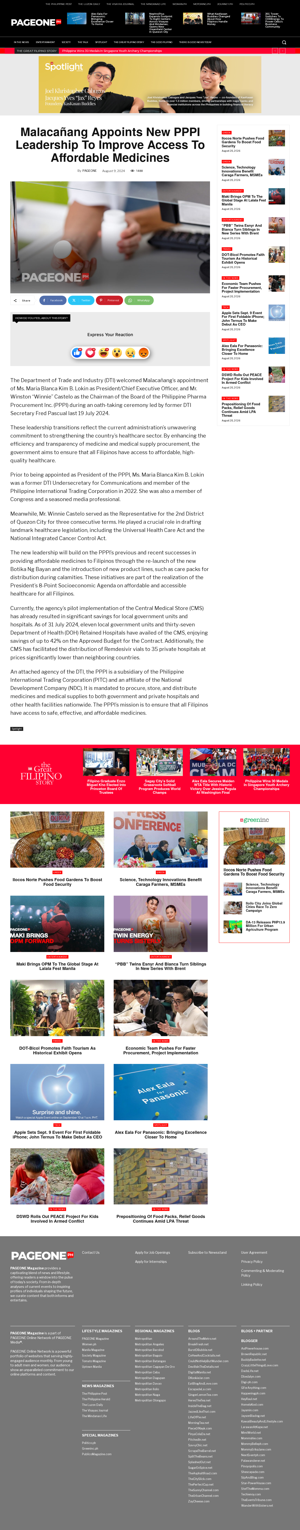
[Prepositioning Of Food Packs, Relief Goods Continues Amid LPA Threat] (277, 404)
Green (227, 132)
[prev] (275, 51)
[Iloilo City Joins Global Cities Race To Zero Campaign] (233, 907)
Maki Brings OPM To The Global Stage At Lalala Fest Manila (244, 200)
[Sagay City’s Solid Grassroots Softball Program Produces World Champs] (159, 762)
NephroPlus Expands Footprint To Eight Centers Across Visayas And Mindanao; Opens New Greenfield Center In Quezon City (160, 22)
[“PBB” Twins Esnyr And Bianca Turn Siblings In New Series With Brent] (277, 225)
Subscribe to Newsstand (207, 1252)
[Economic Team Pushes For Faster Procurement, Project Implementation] (277, 283)
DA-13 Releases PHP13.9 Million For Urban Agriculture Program (265, 926)
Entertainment (233, 190)
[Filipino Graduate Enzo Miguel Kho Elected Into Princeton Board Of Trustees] (106, 762)
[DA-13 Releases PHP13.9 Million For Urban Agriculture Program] (233, 926)
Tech (226, 307)
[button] (284, 42)
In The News (230, 278)
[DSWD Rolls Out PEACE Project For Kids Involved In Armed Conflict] (277, 374)
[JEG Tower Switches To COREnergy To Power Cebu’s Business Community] (251, 18)
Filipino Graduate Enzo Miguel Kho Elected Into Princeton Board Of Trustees (106, 786)
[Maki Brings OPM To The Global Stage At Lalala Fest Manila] (277, 196)
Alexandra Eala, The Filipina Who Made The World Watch (102, 51)
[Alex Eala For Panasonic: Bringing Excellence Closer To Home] (76, 18)
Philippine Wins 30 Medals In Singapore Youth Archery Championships (266, 784)
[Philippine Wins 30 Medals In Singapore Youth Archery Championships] (266, 762)
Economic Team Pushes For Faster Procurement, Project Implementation (242, 287)
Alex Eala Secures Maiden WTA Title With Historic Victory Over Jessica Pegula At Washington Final (213, 786)
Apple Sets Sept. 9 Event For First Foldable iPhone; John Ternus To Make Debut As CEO (243, 318)
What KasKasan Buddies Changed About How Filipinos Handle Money (218, 19)
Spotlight (17, 728)
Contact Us (91, 1252)
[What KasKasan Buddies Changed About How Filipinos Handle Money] (192, 18)
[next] (282, 51)
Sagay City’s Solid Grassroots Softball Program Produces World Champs (159, 786)
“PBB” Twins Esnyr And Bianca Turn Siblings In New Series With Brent (242, 229)
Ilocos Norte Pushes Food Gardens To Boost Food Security (243, 142)
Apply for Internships (151, 1262)
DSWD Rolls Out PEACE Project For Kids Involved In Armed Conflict (242, 378)
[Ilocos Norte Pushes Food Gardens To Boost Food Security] (277, 138)
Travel (227, 249)
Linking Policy (251, 1284)
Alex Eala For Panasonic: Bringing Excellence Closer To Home (102, 19)
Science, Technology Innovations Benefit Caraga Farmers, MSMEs (242, 171)
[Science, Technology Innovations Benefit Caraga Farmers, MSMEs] (277, 167)
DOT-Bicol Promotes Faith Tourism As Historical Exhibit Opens (243, 258)
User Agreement (254, 1252)
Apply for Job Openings (152, 1252)
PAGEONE (89, 170)
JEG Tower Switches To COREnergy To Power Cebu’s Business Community (274, 20)
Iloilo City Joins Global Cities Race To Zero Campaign (264, 907)
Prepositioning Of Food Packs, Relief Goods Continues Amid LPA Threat (241, 409)
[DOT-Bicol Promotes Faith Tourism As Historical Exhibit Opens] (277, 254)
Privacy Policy (251, 1262)
